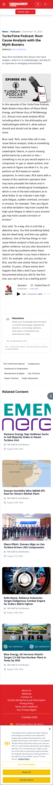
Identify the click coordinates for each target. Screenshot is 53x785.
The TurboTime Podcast (14, 363)
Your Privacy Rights (26, 709)
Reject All (26, 772)
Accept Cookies (26, 780)
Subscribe (38, 341)
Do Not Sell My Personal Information (26, 700)
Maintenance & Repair (14, 373)
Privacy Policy (26, 703)
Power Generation (30, 378)
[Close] (50, 729)
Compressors (34, 363)
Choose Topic (23, 11)
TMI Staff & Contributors (18, 444)
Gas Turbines (34, 373)
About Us (26, 690)
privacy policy (13, 349)
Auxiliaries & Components (16, 368)
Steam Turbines (11, 378)
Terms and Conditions (26, 706)
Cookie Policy (23, 759)
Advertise (26, 693)
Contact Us (26, 696)
